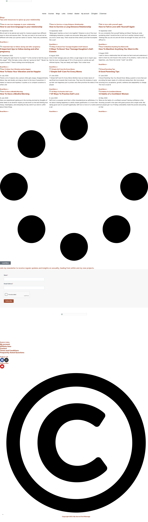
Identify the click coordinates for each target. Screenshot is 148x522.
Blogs (58, 13)
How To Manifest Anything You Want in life (118, 49)
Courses (51, 13)
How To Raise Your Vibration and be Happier (20, 71)
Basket (77, 13)
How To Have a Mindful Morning (14, 94)
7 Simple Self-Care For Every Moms (65, 71)
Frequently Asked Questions (12, 353)
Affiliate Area (5, 346)
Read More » (4, 42)
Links (63, 13)
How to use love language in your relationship (21, 27)
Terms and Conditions (9, 350)
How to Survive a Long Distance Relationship (70, 27)
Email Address (8, 283)
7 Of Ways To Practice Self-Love (64, 94)
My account (85, 13)
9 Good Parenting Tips (109, 71)
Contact (70, 13)
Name (5, 275)
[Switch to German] (103, 14)
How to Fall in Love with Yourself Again (117, 27)
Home (44, 13)
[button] (5, 263)
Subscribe (8, 301)
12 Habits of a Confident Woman (114, 94)
